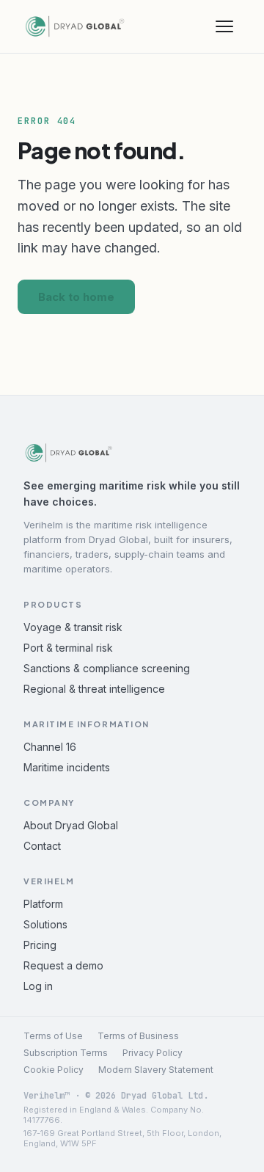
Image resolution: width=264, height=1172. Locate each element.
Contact (42, 846)
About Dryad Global (70, 825)
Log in (38, 986)
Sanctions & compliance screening (106, 668)
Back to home (76, 297)
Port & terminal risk (68, 647)
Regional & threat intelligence (94, 689)
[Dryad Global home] (74, 26)
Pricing (39, 945)
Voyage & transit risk (72, 627)
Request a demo (63, 965)
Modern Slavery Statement (155, 1069)
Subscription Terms (65, 1052)
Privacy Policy (152, 1052)
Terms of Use (53, 1035)
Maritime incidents (66, 767)
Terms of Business (138, 1035)
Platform (43, 904)
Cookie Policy (53, 1069)
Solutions (45, 924)
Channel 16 (49, 746)
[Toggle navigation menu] (224, 26)
